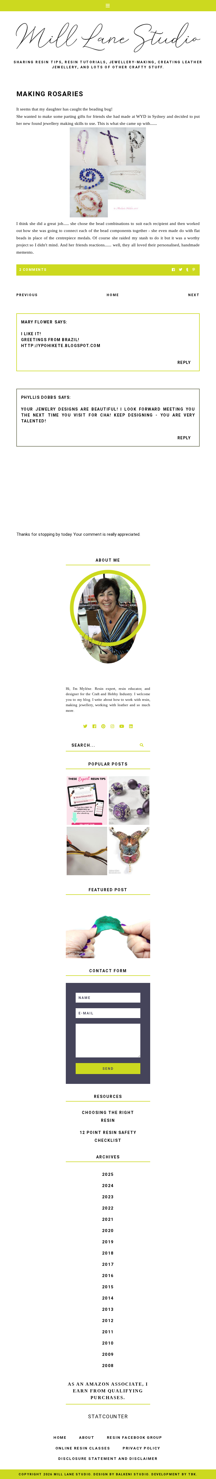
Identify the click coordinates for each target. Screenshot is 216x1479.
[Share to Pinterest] (193, 270)
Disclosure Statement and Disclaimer (108, 1459)
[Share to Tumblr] (187, 270)
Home (113, 295)
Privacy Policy (141, 1448)
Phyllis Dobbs (39, 397)
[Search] (141, 745)
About (86, 1437)
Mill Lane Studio (72, 1474)
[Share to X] (180, 270)
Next (194, 295)
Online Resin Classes (82, 1448)
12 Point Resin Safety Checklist (108, 1136)
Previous (27, 295)
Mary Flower (37, 322)
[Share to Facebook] (173, 270)
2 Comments (33, 270)
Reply (184, 362)
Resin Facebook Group (134, 1437)
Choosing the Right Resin (108, 1116)
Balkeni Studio (132, 1474)
